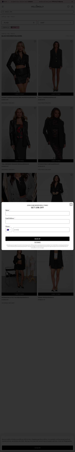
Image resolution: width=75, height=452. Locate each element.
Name (7, 210)
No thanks (37, 242)
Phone (7, 226)
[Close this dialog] (71, 204)
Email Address (10, 218)
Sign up (37, 239)
